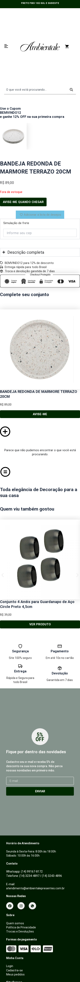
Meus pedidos (15, 974)
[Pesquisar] (71, 89)
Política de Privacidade (21, 927)
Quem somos (15, 923)
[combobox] (35, 89)
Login (9, 966)
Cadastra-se (14, 970)
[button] (2, 575)
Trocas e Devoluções (20, 931)
